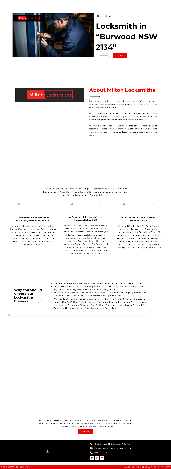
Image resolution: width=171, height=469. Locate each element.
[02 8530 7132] (91, 453)
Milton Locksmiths (22, 467)
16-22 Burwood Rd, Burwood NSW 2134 (113, 444)
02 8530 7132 (100, 453)
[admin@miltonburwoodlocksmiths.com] (91, 448)
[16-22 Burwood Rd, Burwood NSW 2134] (91, 444)
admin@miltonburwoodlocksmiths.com (113, 448)
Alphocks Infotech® (160, 467)
